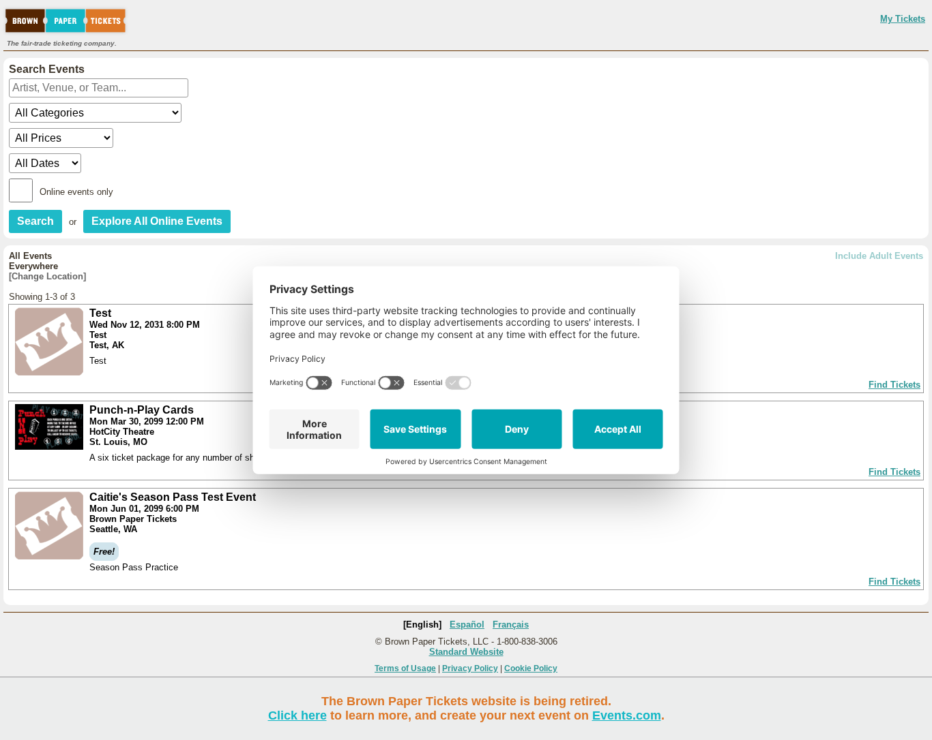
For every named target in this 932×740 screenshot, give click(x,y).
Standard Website (466, 652)
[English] (422, 624)
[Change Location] (47, 276)
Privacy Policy (470, 668)
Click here (297, 715)
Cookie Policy (530, 668)
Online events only (76, 192)
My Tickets (902, 19)
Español (467, 624)
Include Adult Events (879, 256)
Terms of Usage (405, 668)
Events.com (626, 715)
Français (511, 624)
